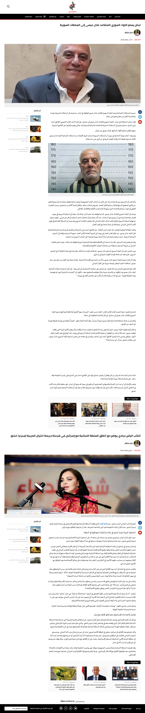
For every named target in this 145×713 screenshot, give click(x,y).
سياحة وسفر (28, 16)
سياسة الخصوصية (98, 708)
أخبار (110, 16)
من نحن (138, 708)
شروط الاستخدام (126, 708)
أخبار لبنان (117, 16)
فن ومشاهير (52, 16)
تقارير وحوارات (77, 16)
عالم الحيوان (39, 16)
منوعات (61, 16)
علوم (68, 16)
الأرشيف (86, 708)
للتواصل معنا (113, 708)
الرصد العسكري (101, 16)
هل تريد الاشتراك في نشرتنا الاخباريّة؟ (41, 708)
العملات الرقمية (89, 16)
